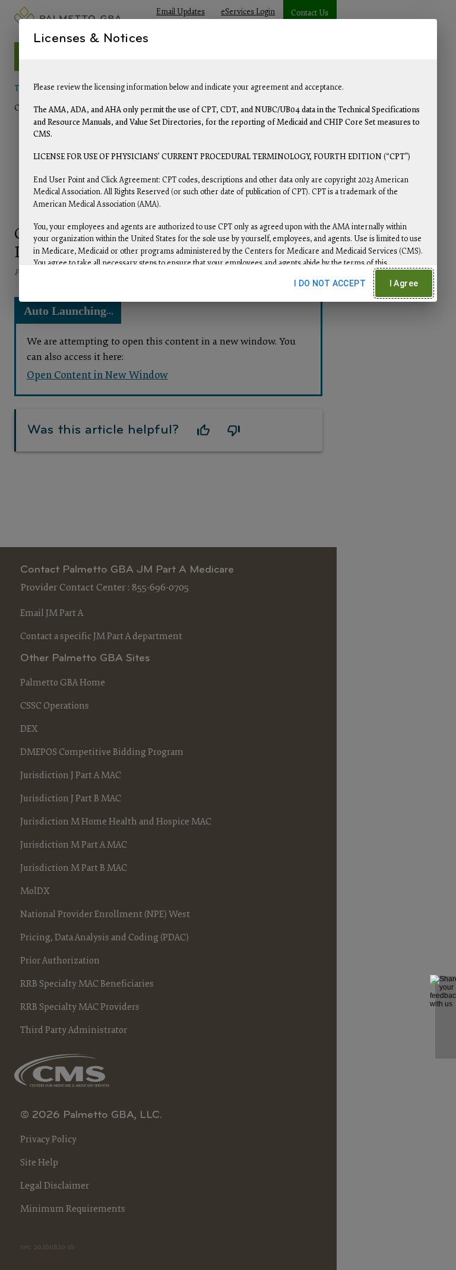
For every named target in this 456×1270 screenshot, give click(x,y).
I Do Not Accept (330, 283)
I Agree (404, 283)
